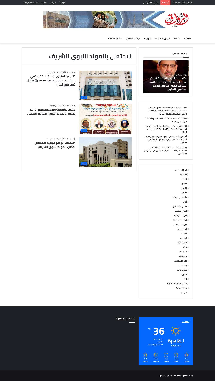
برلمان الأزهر (182, 242)
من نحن (53, 2)
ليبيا (185, 279)
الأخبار (188, 38)
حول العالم (182, 256)
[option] (166, 76)
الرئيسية (62, 2)
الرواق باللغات (163, 38)
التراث (185, 201)
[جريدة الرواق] (118, 19)
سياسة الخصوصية (30, 2)
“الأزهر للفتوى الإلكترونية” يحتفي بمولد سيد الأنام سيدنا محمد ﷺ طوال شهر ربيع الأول (51, 80)
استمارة (183, 174)
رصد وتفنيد (182, 265)
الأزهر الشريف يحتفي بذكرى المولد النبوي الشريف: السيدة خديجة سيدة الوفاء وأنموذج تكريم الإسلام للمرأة (116, 2)
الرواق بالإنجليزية (180, 220)
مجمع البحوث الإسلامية (177, 283)
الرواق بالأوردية (180, 215)
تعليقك (184, 247)
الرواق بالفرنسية (180, 224)
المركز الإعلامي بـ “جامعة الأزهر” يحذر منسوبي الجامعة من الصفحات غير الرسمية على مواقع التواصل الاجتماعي (165, 150)
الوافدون (183, 238)
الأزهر (184, 192)
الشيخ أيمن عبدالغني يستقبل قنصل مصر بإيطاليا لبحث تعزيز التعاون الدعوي (166, 119)
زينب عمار (70, 72)
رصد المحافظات (180, 260)
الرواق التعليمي (133, 38)
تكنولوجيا (183, 251)
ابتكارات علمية (181, 170)
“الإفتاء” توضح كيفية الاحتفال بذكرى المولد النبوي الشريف (55, 145)
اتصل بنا (44, 2)
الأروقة (184, 188)
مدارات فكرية (116, 38)
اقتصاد (177, 38)
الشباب (184, 233)
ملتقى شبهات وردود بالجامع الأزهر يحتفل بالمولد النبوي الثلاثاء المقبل (51, 111)
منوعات (183, 292)
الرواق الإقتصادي (180, 206)
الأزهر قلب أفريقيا (180, 197)
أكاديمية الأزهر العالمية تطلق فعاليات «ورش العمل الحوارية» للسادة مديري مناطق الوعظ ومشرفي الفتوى (168, 84)
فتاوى (149, 38)
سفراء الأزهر (182, 269)
